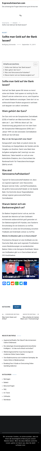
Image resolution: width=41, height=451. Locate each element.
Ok (20, 448)
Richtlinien (7, 400)
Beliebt (4, 32)
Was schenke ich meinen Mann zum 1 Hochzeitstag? (29, 317)
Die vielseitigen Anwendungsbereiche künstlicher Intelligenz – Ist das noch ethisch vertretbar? (20, 347)
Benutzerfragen (9, 386)
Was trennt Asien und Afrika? (10, 317)
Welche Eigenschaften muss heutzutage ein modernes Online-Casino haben (18, 353)
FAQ (5, 389)
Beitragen (7, 379)
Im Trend (7, 393)
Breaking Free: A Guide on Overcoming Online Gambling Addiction (18, 365)
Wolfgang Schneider (9, 44)
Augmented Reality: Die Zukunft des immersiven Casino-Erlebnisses (20, 341)
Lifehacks (7, 396)
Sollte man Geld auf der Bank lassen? (18, 67)
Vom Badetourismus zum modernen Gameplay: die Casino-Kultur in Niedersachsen (21, 359)
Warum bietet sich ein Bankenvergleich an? (20, 75)
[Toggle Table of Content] (34, 64)
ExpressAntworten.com (13, 3)
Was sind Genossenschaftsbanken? (17, 72)
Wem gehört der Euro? (13, 70)
